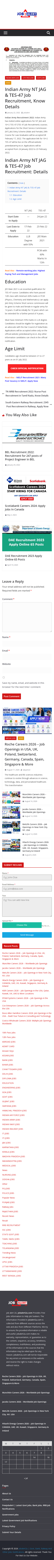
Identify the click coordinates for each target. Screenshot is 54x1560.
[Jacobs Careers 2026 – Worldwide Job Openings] (11, 812)
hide (22, 183)
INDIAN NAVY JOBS (11, 1124)
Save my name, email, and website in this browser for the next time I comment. (23, 684)
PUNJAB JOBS (8, 1202)
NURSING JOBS (9, 1174)
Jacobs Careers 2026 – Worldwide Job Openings (33, 810)
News (8, 83)
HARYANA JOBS (9, 1106)
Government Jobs (10, 1514)
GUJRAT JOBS (8, 1101)
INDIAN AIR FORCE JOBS (13, 1115)
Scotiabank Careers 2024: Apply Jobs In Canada (25, 507)
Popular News (8, 1197)
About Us (6, 1493)
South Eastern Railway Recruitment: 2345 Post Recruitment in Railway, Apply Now (26, 404)
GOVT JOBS (41, 78)
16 (48, 1457)
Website (6, 664)
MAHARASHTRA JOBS (12, 1161)
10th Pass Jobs (9, 1032)
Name (6, 637)
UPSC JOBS (7, 1262)
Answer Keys (8, 1051)
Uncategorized (8, 1257)
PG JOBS (6, 1188)
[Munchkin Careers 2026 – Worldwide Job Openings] (11, 798)
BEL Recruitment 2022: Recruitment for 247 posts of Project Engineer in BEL (23, 455)
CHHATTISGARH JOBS (12, 1069)
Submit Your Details (11, 1532)
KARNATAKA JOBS (10, 1147)
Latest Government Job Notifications (19, 1520)
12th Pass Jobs (28, 78)
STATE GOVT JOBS (10, 1234)
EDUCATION (8, 1083)
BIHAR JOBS (7, 1064)
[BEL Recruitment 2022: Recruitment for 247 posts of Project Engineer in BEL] (27, 423)
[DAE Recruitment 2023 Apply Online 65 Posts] (27, 527)
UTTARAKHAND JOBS (12, 1271)
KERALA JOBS (8, 1152)
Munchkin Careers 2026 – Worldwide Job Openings (34, 796)
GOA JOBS (6, 1092)
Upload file (7, 921)
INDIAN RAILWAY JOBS (12, 1129)
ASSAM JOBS (8, 1055)
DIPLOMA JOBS (9, 1078)
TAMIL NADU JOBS (11, 1239)
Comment (8, 599)
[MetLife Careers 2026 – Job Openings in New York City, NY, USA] (11, 829)
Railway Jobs (7, 1207)
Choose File (22, 925)
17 (6, 1462)
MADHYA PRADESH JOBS (13, 1156)
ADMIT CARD (8, 1046)
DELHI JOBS (7, 1074)
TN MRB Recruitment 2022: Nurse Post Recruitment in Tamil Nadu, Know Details (27, 393)
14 (34, 1457)
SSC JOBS (6, 1229)
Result (5, 1220)
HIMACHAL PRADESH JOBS (14, 1110)
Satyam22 (26, 770)
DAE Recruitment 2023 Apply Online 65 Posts (23, 557)
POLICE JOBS (8, 1193)
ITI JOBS (6, 1138)
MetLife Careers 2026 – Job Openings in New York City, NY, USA (35, 827)
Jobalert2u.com (25, 1312)
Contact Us (7, 1499)
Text (4, 895)
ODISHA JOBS (8, 1179)
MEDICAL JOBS (9, 1165)
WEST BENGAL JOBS (11, 1275)
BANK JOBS (7, 1060)
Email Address (8, 884)
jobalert (26, 112)
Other (4, 1184)
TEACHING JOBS (9, 1243)
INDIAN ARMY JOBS (12, 78)
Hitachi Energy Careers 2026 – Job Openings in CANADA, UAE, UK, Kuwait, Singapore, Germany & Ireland (35, 846)
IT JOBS (5, 1133)
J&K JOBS (6, 1142)
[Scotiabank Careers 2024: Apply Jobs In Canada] (27, 477)
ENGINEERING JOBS (11, 1087)
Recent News (8, 1216)
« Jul (26, 1478)
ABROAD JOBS (10, 738)
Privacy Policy (8, 1526)
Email (6, 650)
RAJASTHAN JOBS (10, 1211)
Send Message (27, 935)
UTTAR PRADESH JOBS (12, 1266)
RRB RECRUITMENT (11, 1225)
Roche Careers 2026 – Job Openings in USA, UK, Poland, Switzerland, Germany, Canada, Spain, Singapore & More (25, 754)
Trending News (9, 1252)
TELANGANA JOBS (10, 1248)
